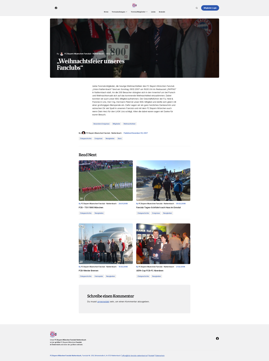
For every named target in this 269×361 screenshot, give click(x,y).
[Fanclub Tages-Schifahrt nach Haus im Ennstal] (163, 180)
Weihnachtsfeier (129, 124)
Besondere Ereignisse (101, 124)
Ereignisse (98, 138)
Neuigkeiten (110, 138)
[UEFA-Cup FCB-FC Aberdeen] (163, 243)
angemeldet (103, 301)
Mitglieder (116, 124)
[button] (197, 8)
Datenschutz (159, 356)
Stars (120, 138)
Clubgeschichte (85, 138)
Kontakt (151, 356)
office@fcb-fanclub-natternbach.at (134, 356)
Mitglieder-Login (210, 8)
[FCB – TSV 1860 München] (106, 180)
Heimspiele (99, 276)
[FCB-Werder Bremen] (106, 243)
